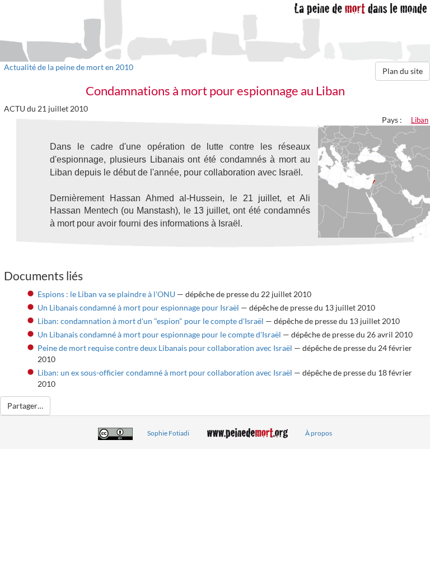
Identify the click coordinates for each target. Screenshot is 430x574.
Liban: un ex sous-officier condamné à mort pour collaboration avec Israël (165, 372)
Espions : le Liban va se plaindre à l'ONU (106, 294)
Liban (419, 119)
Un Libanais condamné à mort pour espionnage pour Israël (138, 307)
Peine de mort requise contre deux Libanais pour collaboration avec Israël (165, 348)
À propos (318, 433)
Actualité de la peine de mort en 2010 (68, 67)
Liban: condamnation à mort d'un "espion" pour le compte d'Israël (151, 321)
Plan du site (402, 71)
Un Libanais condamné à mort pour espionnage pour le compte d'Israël (159, 334)
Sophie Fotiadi (168, 433)
